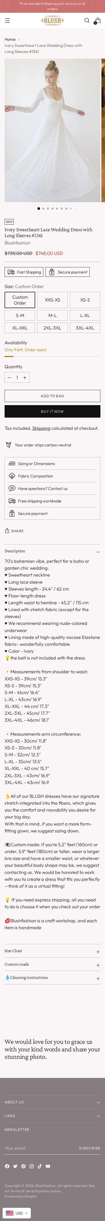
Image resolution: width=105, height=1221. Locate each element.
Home (10, 39)
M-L (52, 315)
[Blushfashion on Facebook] (8, 1167)
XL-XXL (20, 328)
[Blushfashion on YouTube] (48, 1167)
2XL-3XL (52, 328)
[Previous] (7, 6)
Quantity (13, 366)
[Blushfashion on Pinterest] (24, 1167)
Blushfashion (17, 243)
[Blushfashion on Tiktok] (40, 1167)
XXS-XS (52, 300)
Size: (24, 286)
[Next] (97, 6)
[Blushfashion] (52, 20)
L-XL (85, 315)
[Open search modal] (87, 20)
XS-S (85, 300)
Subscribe (90, 1148)
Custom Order (20, 300)
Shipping (41, 428)
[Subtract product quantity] (24, 377)
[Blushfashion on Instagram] (32, 1167)
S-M (20, 315)
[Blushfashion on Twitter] (16, 1167)
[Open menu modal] (7, 20)
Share (17, 531)
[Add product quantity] (9, 377)
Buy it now (52, 411)
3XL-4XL (85, 328)
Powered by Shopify (21, 1196)
